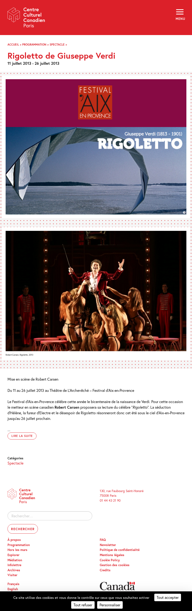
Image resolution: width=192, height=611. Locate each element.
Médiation (14, 560)
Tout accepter (168, 597)
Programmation (34, 44)
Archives (13, 570)
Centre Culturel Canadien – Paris (26, 19)
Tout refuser (83, 604)
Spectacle (57, 44)
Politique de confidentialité (120, 550)
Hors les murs (17, 550)
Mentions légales (112, 555)
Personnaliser (110, 604)
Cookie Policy (110, 560)
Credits (105, 570)
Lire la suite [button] (22, 436)
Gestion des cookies (114, 565)
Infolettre (14, 565)
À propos (14, 540)
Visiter (12, 575)
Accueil (13, 44)
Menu (180, 19)
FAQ (103, 540)
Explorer (13, 555)
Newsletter (108, 545)
